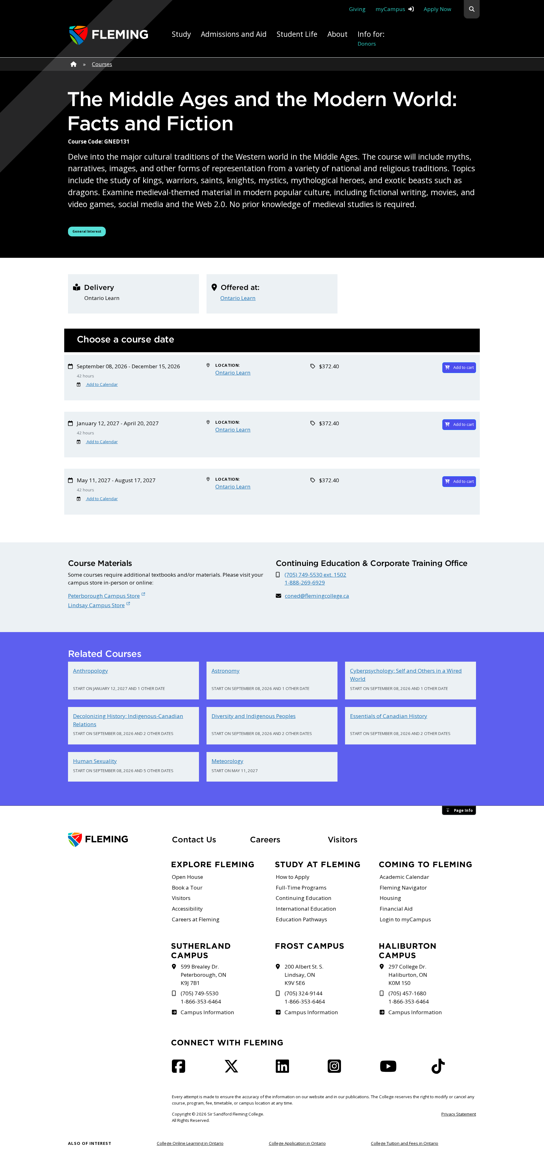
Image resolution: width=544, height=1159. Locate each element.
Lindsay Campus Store (96, 605)
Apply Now (437, 9)
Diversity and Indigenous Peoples (254, 716)
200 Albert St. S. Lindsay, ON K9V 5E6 (304, 975)
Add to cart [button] (463, 367)
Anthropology (90, 670)
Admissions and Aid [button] (234, 34)
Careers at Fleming (195, 919)
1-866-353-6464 (201, 1001)
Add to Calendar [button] (102, 384)
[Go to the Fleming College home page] (116, 840)
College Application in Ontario (297, 1143)
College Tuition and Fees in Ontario (404, 1143)
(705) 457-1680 (407, 993)
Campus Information (207, 1012)
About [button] (337, 34)
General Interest (89, 231)
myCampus (390, 9)
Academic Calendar (404, 876)
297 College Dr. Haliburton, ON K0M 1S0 (407, 975)
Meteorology (227, 761)
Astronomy (226, 670)
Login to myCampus (405, 919)
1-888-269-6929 (305, 582)
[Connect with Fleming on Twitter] (233, 1069)
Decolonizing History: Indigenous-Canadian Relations (128, 720)
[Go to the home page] (108, 35)
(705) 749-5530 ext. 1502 (315, 574)
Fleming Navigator (403, 887)
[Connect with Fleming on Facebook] (180, 1069)
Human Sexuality (95, 761)
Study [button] (181, 34)
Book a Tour (187, 887)
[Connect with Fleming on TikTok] (440, 1069)
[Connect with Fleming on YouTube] (390, 1069)
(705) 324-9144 (303, 993)
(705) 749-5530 (199, 993)
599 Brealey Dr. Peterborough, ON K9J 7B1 (203, 975)
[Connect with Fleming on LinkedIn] (284, 1069)
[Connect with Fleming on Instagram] (336, 1069)
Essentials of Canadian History (388, 716)
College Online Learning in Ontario (190, 1143)
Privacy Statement (458, 1114)
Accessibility (187, 908)
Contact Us (194, 839)
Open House (187, 876)
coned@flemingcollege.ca (317, 595)
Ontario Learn (238, 298)
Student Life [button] (297, 34)
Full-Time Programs (301, 887)
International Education (306, 908)
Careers (285, 839)
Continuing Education (304, 898)
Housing (390, 898)
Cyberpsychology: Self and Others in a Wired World (406, 674)
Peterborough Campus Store (104, 595)
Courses (102, 64)
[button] (472, 9)
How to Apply (292, 876)
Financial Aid (396, 908)
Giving (357, 9)
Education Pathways (301, 919)
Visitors (343, 839)
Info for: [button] (371, 38)
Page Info (463, 810)
